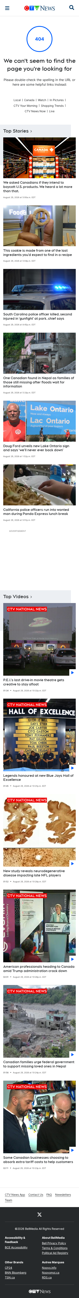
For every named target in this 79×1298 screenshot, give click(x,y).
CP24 (8, 1267)
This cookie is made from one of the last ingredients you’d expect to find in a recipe (37, 253)
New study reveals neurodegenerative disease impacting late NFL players (34, 873)
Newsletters (63, 1194)
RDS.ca (47, 1277)
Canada (29, 100)
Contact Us (35, 1194)
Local (17, 100)
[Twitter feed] (39, 1214)
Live (51, 111)
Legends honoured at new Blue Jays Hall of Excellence (38, 778)
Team (8, 1200)
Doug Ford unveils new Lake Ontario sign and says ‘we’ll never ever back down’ (36, 448)
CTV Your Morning (25, 105)
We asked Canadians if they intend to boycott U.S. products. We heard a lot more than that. (37, 187)
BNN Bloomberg (15, 1272)
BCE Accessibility (16, 1247)
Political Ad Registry (55, 1253)
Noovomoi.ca (50, 1272)
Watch (42, 100)
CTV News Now (35, 111)
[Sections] (7, 8)
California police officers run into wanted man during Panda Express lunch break (36, 512)
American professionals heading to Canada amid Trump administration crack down (39, 969)
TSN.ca (10, 1277)
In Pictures (57, 100)
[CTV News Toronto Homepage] (39, 8)
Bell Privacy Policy (54, 1243)
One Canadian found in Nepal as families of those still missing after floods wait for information (38, 382)
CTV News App (15, 1194)
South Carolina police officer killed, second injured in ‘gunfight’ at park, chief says (37, 316)
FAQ (49, 1194)
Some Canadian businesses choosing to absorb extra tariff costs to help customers (38, 1160)
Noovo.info (49, 1267)
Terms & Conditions (54, 1248)
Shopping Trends (52, 105)
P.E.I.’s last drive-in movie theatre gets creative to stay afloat (33, 682)
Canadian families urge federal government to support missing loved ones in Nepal (38, 1064)
